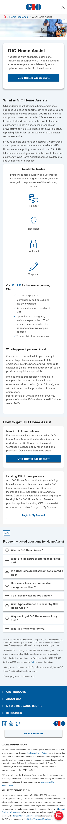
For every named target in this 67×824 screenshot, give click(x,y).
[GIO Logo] (33, 7)
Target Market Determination (25, 816)
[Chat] (58, 815)
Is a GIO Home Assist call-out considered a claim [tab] (37, 572)
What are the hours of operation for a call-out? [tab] (36, 560)
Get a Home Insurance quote (33, 78)
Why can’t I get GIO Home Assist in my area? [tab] (34, 618)
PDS (32, 662)
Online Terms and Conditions (40, 819)
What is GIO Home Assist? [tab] (27, 550)
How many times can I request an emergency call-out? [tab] (31, 585)
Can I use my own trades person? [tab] (31, 595)
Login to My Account (33, 515)
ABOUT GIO (13, 698)
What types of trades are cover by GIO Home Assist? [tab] (34, 605)
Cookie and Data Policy (36, 753)
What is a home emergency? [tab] (28, 628)
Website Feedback (33, 733)
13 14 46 (16, 285)
